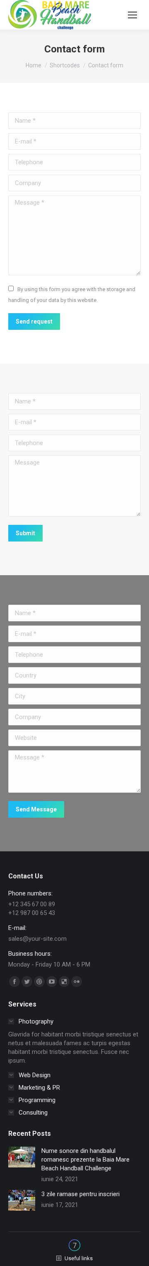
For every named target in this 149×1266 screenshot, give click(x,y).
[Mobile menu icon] (132, 15)
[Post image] (21, 1157)
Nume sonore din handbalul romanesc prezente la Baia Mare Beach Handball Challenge (85, 1159)
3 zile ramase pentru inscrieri (80, 1194)
